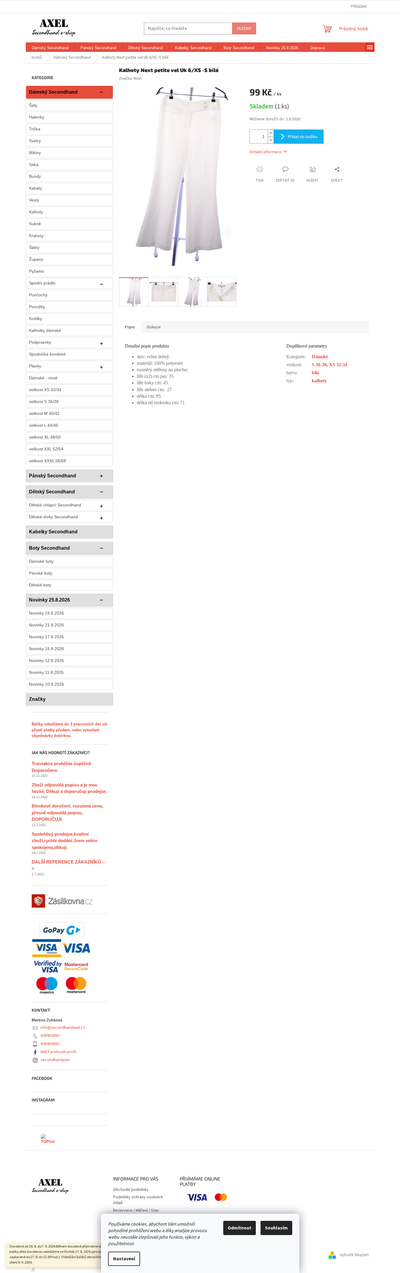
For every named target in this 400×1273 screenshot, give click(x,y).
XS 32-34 (338, 364)
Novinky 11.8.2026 (46, 672)
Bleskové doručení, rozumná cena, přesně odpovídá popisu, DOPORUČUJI (67, 812)
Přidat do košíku (302, 136)
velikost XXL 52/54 (46, 449)
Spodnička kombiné (47, 354)
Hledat (244, 28)
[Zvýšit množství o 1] (271, 133)
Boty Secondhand (49, 548)
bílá (315, 372)
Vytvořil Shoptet (354, 1255)
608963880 (50, 1036)
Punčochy (38, 294)
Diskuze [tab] (154, 327)
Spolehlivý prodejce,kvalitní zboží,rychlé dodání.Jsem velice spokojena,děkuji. (64, 840)
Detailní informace (266, 152)
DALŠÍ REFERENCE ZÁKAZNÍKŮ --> (68, 865)
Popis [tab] (130, 327)
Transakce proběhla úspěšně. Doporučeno (62, 767)
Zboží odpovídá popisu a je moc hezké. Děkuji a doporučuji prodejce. (69, 788)
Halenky (36, 117)
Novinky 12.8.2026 (46, 660)
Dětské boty (40, 585)
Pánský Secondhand (52, 475)
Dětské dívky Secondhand (53, 516)
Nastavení (124, 1259)
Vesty (34, 200)
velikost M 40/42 (44, 413)
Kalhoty (36, 211)
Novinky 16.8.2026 (46, 648)
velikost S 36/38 (44, 401)
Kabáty (35, 188)
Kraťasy (36, 235)
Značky (37, 699)
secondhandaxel (55, 1060)
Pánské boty (40, 573)
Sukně (35, 223)
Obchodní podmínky (131, 1190)
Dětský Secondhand (52, 491)
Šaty (33, 105)
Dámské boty (41, 561)
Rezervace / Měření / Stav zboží (136, 1213)
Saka (33, 164)
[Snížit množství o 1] (271, 140)
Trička (34, 129)
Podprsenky (40, 342)
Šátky (34, 247)
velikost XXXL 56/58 (47, 460)
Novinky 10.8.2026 (46, 684)
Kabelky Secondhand (53, 531)
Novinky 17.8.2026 (46, 636)
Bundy (35, 176)
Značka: (130, 78)
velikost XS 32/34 (45, 389)
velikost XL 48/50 (45, 437)
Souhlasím (276, 1228)
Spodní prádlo (42, 283)
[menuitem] (50, 48)
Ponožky (37, 306)
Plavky (35, 366)
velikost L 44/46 (43, 425)
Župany (36, 259)
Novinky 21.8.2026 (46, 625)
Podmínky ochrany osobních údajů (138, 1200)
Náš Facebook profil (58, 1052)
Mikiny (35, 152)
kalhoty (319, 380)
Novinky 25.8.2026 (49, 599)
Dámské (320, 356)
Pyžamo (36, 271)
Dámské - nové (43, 377)
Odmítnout (239, 1228)
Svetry (35, 140)
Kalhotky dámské (45, 330)
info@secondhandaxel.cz (63, 1028)
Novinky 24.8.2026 (46, 613)
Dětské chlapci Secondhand (55, 505)
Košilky (35, 318)
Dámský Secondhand (53, 92)
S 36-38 (319, 364)
